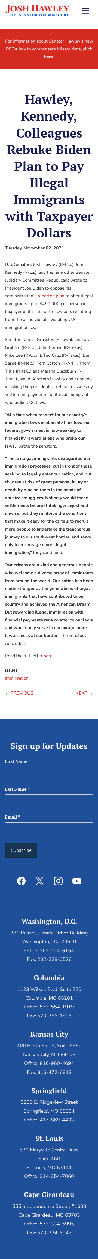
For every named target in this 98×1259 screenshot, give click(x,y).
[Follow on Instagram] (58, 881)
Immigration (17, 678)
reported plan (51, 296)
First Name (17, 761)
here (48, 656)
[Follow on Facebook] (21, 881)
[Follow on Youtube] (77, 881)
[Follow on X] (40, 881)
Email (12, 817)
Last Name (17, 789)
